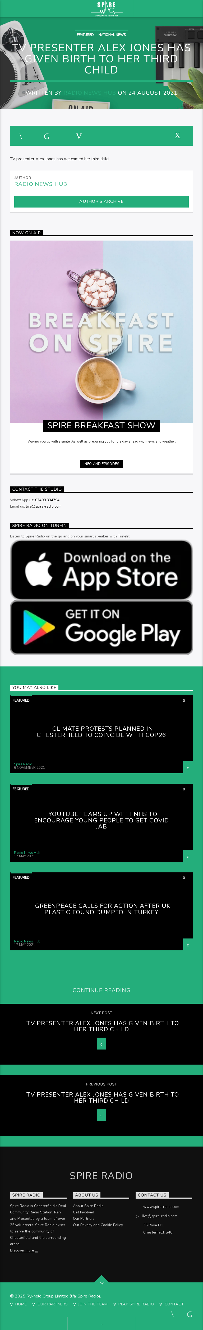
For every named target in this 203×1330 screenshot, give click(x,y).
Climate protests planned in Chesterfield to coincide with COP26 (101, 732)
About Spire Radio (88, 1205)
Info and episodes (101, 464)
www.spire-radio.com (161, 1206)
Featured (85, 35)
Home (21, 1304)
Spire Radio (23, 764)
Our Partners (84, 1218)
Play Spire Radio (136, 1304)
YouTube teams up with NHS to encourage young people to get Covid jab (101, 820)
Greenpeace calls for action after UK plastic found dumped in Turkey (102, 909)
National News (112, 35)
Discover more (22, 1250)
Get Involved (83, 1212)
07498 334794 (47, 500)
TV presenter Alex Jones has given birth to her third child (102, 1026)
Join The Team (93, 1304)
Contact (174, 1304)
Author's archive (101, 201)
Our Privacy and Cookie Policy (98, 1224)
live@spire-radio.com (43, 506)
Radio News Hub (89, 92)
